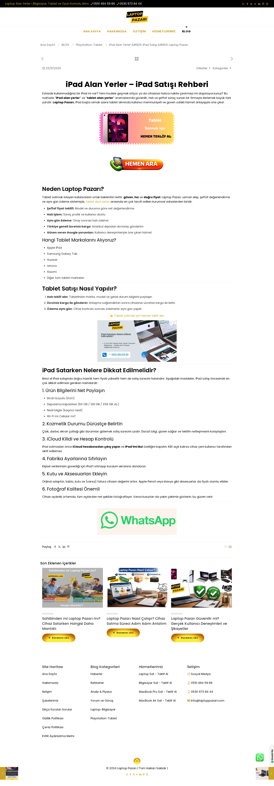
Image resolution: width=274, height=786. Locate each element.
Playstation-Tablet (89, 45)
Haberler (97, 674)
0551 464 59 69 (104, 4)
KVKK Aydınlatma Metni (58, 736)
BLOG (65, 45)
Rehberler (97, 683)
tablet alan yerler (98, 202)
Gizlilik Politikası (52, 718)
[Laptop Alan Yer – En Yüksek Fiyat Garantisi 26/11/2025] (265, 773)
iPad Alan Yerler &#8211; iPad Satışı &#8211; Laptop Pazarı (148, 45)
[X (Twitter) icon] (251, 4)
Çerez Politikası (52, 727)
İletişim (47, 692)
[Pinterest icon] (263, 4)
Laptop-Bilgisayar (103, 709)
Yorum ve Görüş (102, 701)
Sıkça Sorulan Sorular (57, 709)
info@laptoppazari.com (207, 701)
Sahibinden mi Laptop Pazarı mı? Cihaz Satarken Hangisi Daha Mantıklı (71, 623)
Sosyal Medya (201, 674)
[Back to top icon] (137, 761)
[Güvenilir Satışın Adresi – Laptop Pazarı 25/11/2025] (9, 773)
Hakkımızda (50, 683)
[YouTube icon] (255, 4)
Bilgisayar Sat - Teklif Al (155, 683)
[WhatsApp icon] (243, 4)
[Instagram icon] (267, 4)
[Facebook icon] (247, 4)
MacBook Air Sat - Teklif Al (157, 701)
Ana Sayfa (47, 45)
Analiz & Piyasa (101, 692)
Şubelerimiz (50, 701)
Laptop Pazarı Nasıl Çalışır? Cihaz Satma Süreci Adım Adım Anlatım (136, 621)
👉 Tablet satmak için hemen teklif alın (137, 316)
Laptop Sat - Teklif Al (153, 674)
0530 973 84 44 (131, 4)
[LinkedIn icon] (259, 4)
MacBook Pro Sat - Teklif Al (158, 692)
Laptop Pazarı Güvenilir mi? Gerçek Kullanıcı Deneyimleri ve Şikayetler (199, 623)
